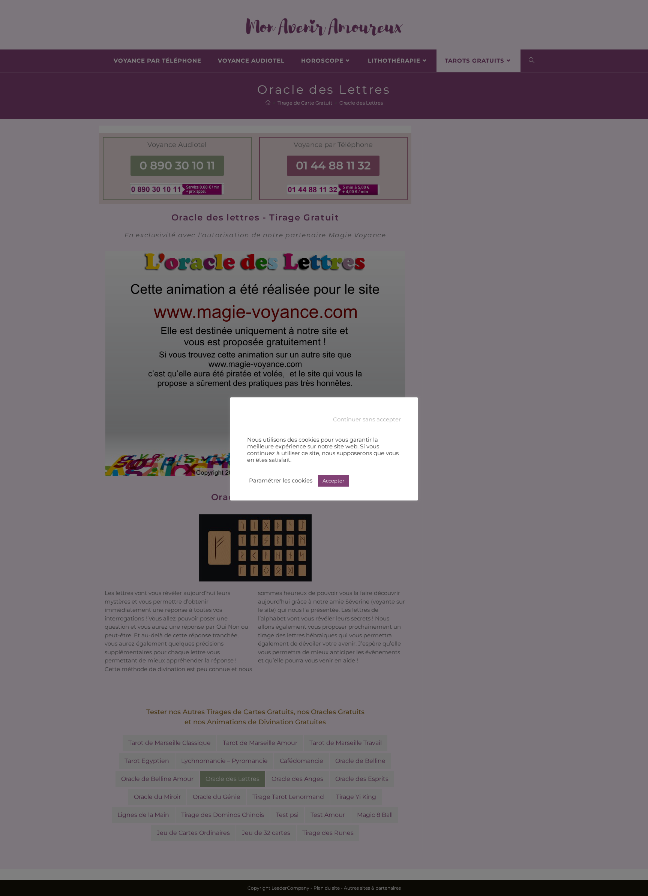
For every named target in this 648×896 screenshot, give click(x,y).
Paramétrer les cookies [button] (280, 480)
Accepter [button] (333, 481)
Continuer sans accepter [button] (367, 419)
